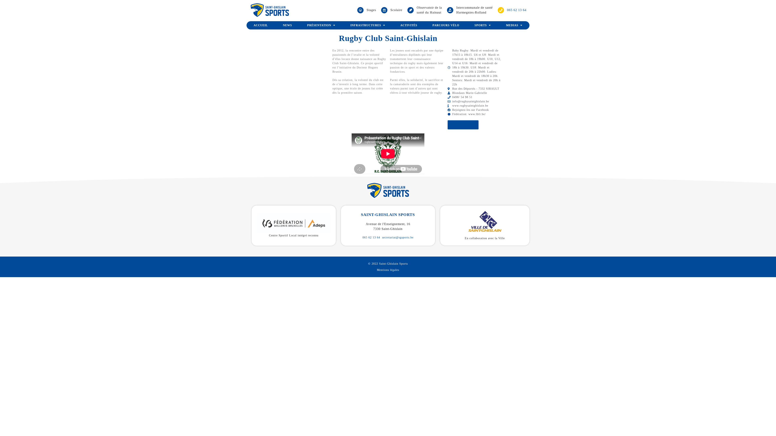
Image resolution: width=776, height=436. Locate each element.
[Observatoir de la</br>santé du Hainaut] (410, 10)
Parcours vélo (445, 25)
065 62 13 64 (371, 237)
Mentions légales (388, 269)
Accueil (261, 25)
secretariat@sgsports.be (397, 237)
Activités (408, 25)
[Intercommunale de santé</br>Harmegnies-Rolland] (450, 10)
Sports (480, 25)
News (287, 25)
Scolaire (396, 10)
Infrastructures (365, 25)
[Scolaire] (384, 10)
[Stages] (360, 10)
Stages (371, 10)
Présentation (319, 25)
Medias (512, 25)
